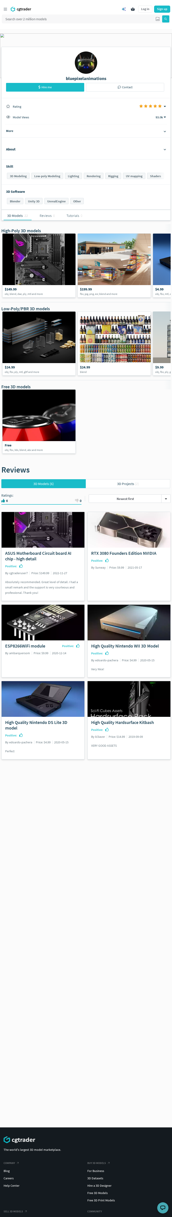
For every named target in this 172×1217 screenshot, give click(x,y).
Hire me (46, 87)
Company (9, 1163)
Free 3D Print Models (101, 1200)
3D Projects (128, 483)
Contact (127, 87)
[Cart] (132, 9)
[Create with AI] (123, 9)
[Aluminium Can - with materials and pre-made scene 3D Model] (38, 421)
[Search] (165, 19)
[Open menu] (5, 9)
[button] (157, 19)
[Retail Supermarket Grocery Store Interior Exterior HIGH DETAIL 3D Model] (114, 265)
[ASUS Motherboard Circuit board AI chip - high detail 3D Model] (38, 265)
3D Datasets (95, 1178)
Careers (9, 1178)
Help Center (11, 1186)
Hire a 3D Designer (99, 1186)
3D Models (43, 483)
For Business (95, 1171)
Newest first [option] (125, 499)
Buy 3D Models (96, 1163)
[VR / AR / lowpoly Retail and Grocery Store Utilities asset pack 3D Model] (38, 343)
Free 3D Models (97, 1193)
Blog (7, 1171)
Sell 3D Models (13, 1211)
